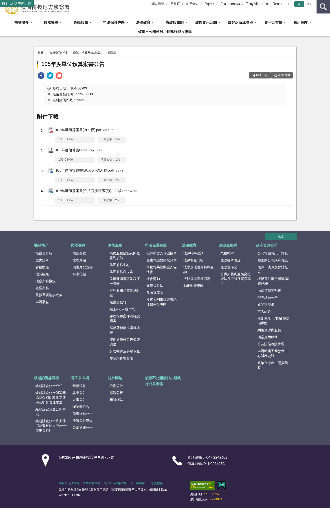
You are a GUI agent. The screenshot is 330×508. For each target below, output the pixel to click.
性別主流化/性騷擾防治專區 (273, 321)
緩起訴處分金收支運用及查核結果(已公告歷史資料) (51, 425)
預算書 (112, 52)
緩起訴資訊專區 (240, 22)
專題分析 (116, 393)
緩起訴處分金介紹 (48, 386)
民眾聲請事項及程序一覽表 (125, 281)
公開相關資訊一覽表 (272, 253)
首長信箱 (192, 4)
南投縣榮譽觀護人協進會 (161, 270)
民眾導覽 (51, 22)
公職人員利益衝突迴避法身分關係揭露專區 (235, 279)
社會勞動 (153, 279)
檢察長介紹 (43, 253)
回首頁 (175, 4)
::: (2, 41)
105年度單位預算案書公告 (73, 64)
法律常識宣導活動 (196, 279)
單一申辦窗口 (139, 483)
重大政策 (264, 311)
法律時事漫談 (193, 253)
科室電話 (79, 274)
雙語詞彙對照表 (121, 358)
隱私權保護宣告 (69, 483)
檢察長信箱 (118, 302)
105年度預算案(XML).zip (79, 150)
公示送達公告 (83, 428)
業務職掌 (227, 253)
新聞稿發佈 (265, 304)
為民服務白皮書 (121, 272)
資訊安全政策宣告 (115, 483)
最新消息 (79, 386)
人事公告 (79, 400)
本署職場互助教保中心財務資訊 (272, 353)
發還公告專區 (83, 421)
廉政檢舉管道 (230, 260)
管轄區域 (42, 267)
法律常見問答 (193, 260)
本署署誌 (42, 302)
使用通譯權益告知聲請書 (125, 342)
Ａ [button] (299, 4)
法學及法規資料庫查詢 (198, 270)
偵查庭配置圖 (83, 267)
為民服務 (81, 22)
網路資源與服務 (269, 330)
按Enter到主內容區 (17, 3)
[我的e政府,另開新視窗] (222, 486)
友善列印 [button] (284, 75)
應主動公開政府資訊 (272, 260)
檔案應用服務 (267, 337)
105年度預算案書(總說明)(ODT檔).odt (89, 170)
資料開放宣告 (91, 483)
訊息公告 (79, 393)
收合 (281, 236)
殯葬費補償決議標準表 (125, 330)
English (209, 4)
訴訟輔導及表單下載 (125, 351)
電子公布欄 (273, 22)
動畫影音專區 (193, 286)
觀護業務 (42, 288)
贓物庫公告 (81, 407)
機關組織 (42, 274)
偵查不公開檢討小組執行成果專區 (165, 32)
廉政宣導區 (228, 267)
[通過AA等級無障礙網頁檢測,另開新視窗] (202, 486)
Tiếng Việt (253, 4)
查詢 (323, 6)
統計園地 (301, 22)
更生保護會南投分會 (161, 260)
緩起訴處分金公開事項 (50, 412)
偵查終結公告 (267, 297)
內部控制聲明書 (269, 290)
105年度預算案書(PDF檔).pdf (84, 130)
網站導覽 (158, 4)
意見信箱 (157, 483)
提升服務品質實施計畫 (125, 293)
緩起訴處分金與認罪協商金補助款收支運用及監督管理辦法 (50, 397)
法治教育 (143, 22)
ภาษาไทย (272, 4)
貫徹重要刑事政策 (48, 295)
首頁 (41, 52)
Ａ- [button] (289, 4)
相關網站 (116, 400)
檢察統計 (116, 386)
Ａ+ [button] (309, 4)
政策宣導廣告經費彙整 (272, 365)
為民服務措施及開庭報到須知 (125, 256)
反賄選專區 (154, 293)
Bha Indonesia (230, 4)
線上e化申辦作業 (122, 309)
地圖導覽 (79, 253)
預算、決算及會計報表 (87, 52)
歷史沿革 (42, 260)
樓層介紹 (79, 260)
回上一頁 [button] (262, 75)
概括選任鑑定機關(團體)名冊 (273, 281)
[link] (41, 76)
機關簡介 (21, 22)
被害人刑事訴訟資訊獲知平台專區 (161, 302)
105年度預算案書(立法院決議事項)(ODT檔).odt (96, 191)
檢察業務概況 (45, 281)
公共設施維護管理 (270, 344)
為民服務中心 (120, 265)
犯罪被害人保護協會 (161, 253)
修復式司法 (154, 286)
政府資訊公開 (206, 22)
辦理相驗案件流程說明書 (125, 319)
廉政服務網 (175, 22)
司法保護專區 (114, 22)
